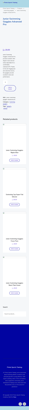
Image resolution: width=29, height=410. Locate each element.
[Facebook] (24, 404)
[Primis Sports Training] (10, 3)
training (5, 108)
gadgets (9, 106)
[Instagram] (20, 404)
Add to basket (10, 88)
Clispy (14, 397)
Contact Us (14, 348)
